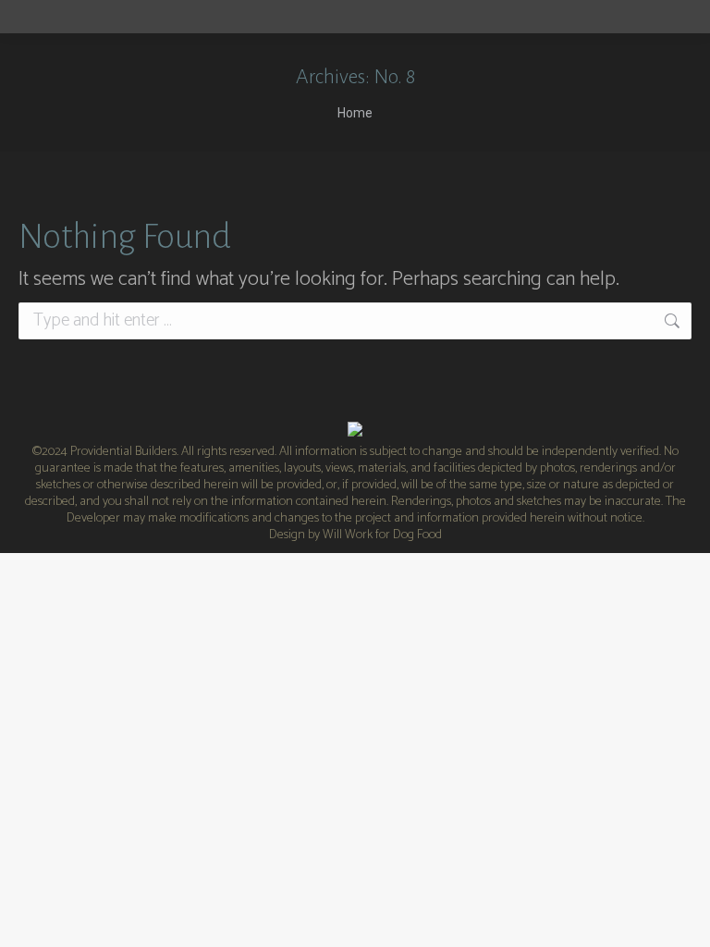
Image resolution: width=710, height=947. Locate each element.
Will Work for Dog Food (382, 535)
